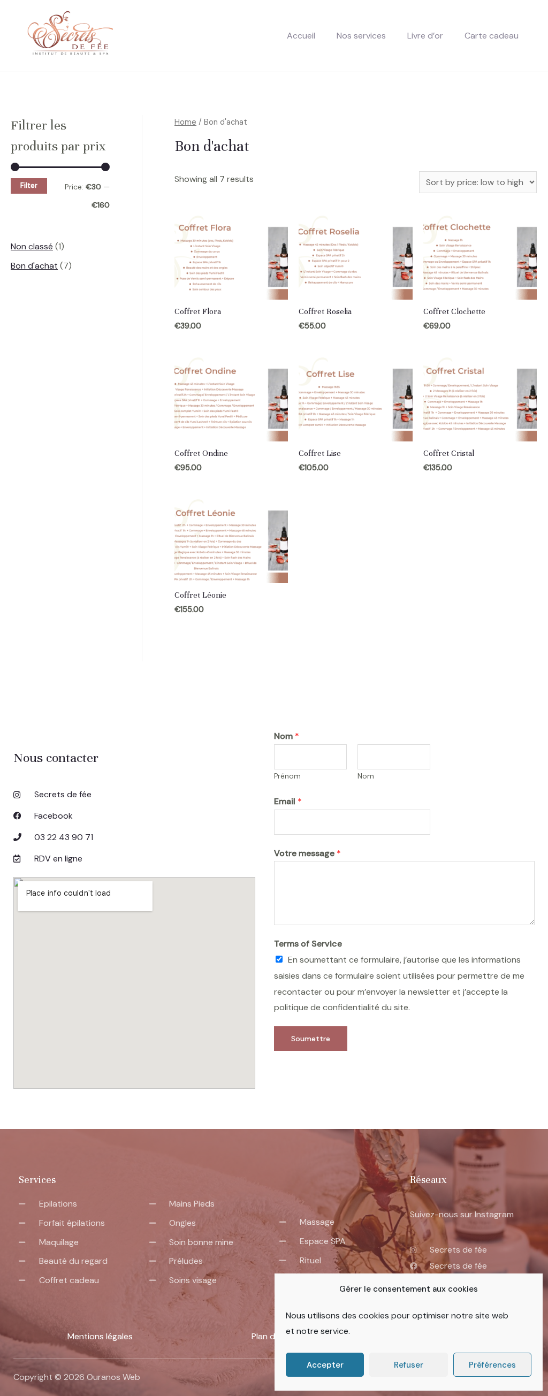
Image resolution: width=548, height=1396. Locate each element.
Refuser (408, 1365)
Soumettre (310, 1038)
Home (185, 122)
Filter (28, 185)
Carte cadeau (492, 35)
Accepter (325, 1365)
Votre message (307, 853)
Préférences (492, 1365)
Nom (286, 736)
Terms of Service (308, 943)
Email (288, 801)
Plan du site (274, 1336)
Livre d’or (425, 35)
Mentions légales (100, 1336)
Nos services (361, 35)
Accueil (301, 35)
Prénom (287, 776)
